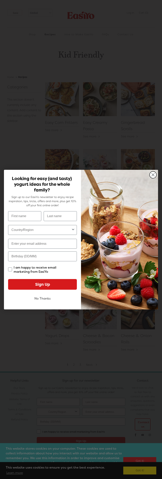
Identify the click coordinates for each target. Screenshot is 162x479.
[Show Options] (73, 230)
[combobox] (41, 230)
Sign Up (42, 284)
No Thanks (42, 298)
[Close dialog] (153, 174)
